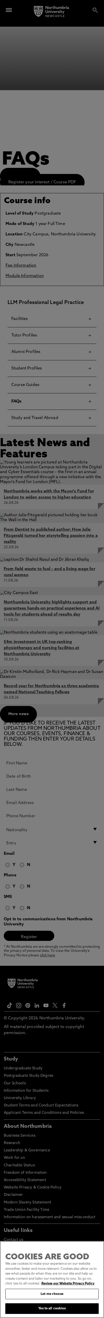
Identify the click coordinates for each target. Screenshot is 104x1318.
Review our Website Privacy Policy (67, 1283)
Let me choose (52, 1294)
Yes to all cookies (51, 1308)
